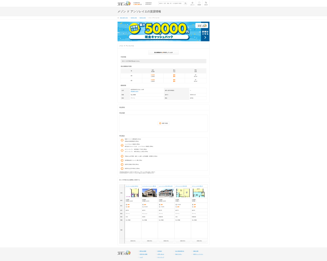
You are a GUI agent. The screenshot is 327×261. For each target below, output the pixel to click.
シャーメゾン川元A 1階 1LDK (166, 186)
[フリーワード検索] (185, 3)
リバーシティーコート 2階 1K (149, 186)
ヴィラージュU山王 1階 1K (132, 186)
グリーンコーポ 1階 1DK (181, 186)
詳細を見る (133, 240)
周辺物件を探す (134, 91)
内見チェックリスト (198, 254)
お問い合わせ (160, 254)
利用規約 (159, 251)
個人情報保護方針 (179, 251)
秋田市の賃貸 (143, 17)
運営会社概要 (143, 251)
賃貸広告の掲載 (143, 254)
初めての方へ (178, 254)
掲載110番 (195, 251)
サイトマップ (160, 257)
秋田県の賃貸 (134, 17)
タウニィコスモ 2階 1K (197, 186)
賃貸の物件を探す (124, 17)
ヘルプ (141, 257)
